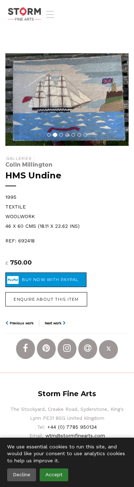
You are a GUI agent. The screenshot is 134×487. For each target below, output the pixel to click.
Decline (21, 474)
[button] (14, 99)
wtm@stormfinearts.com (75, 435)
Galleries (19, 158)
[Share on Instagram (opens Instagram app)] (67, 349)
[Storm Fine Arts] (24, 14)
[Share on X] (108, 349)
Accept (54, 474)
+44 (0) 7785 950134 (72, 427)
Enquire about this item (46, 299)
